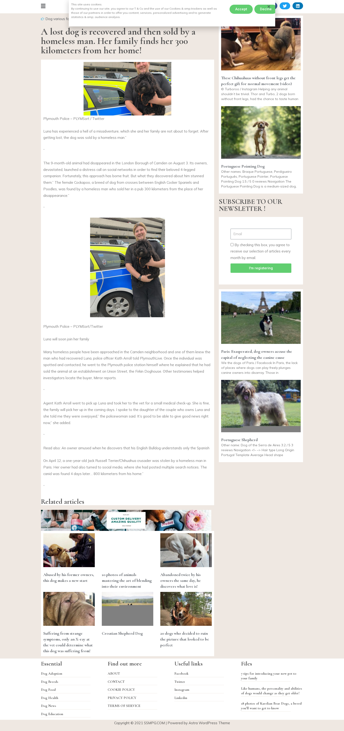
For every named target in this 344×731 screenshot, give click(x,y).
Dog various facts (59, 19)
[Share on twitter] (285, 5)
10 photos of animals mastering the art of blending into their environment (127, 580)
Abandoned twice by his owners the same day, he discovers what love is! (180, 580)
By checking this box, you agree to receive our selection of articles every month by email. (261, 251)
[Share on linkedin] (298, 5)
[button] (241, 9)
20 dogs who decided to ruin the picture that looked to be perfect (184, 639)
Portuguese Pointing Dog (243, 166)
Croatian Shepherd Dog (122, 633)
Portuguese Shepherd (239, 439)
